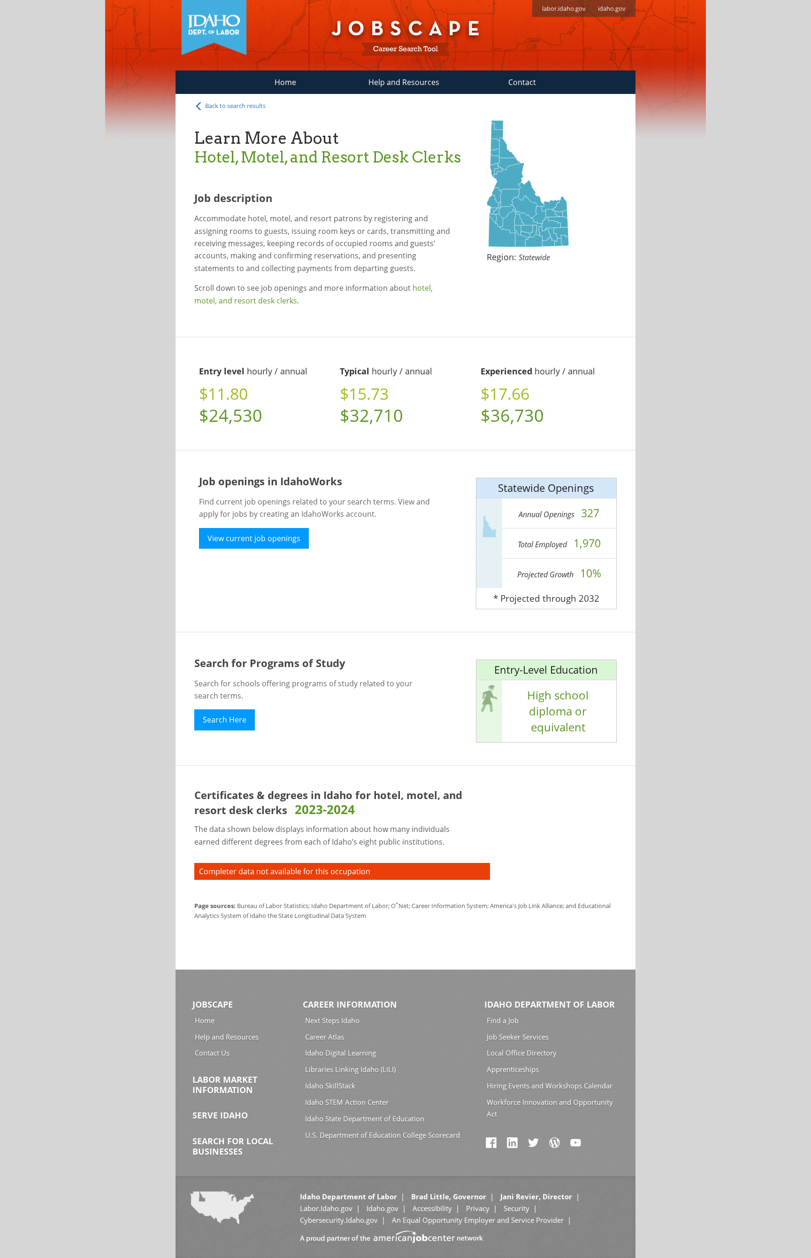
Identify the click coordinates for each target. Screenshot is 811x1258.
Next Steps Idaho (332, 1020)
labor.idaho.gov (564, 8)
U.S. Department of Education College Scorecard (382, 1135)
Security (516, 1208)
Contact (522, 82)
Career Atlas (324, 1036)
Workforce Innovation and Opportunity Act (550, 1107)
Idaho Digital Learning (340, 1052)
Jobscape (212, 1004)
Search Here (224, 719)
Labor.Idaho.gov (326, 1208)
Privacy (478, 1208)
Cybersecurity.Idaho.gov (339, 1220)
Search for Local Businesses (232, 1146)
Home (285, 82)
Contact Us (212, 1052)
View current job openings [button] (253, 538)
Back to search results (235, 105)
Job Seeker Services (518, 1036)
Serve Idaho (220, 1115)
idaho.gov (612, 8)
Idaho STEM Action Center (347, 1102)
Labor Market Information (224, 1084)
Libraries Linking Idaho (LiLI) (350, 1069)
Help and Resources (403, 82)
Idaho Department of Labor (549, 1004)
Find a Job (503, 1020)
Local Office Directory (522, 1052)
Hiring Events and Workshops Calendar (549, 1085)
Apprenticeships (513, 1069)
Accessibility (432, 1208)
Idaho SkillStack (330, 1085)
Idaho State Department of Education (364, 1118)
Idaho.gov (382, 1208)
